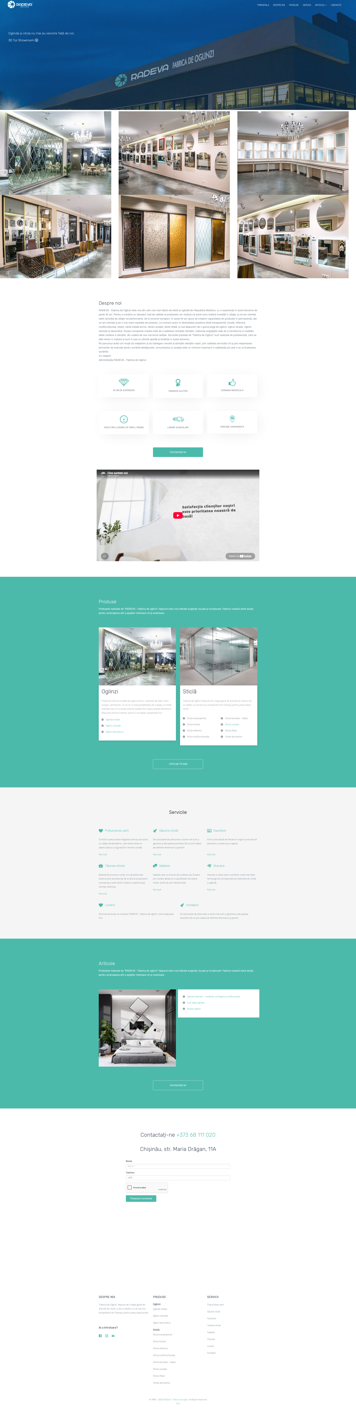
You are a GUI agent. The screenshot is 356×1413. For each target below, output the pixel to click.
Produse (294, 5)
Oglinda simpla (160, 1309)
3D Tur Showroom (21, 40)
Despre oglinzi (194, 1008)
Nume (129, 1161)
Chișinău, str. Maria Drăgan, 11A (178, 1149)
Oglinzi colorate (113, 725)
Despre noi (279, 5)
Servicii (307, 5)
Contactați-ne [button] (178, 452)
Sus (178, 1403)
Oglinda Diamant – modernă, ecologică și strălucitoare (213, 996)
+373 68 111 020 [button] (178, 764)
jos (176, 105)
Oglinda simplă (113, 719)
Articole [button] (320, 5)
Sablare (211, 1332)
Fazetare (212, 1318)
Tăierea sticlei (214, 1325)
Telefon (130, 1172)
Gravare (211, 1339)
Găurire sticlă (214, 1311)
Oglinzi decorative (115, 731)
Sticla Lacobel (232, 724)
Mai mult (103, 854)
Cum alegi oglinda (195, 1002)
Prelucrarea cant (215, 1304)
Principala (263, 5)
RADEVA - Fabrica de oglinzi (175, 1400)
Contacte (336, 5)
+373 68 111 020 (196, 1135)
